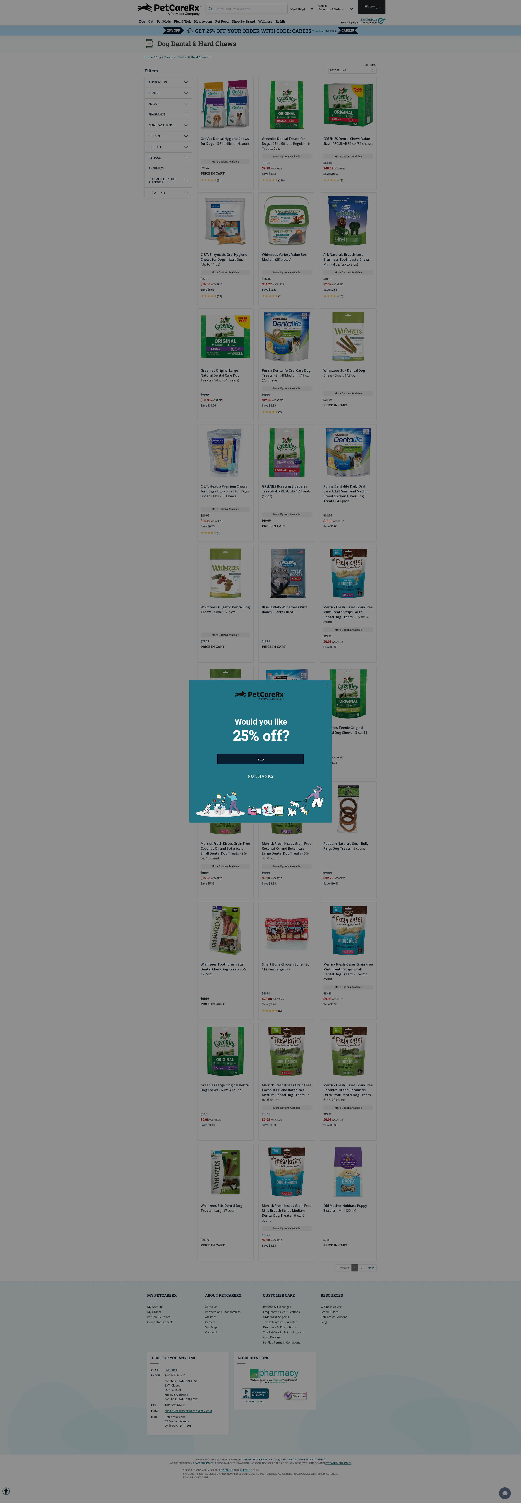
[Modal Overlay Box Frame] (260, 751)
